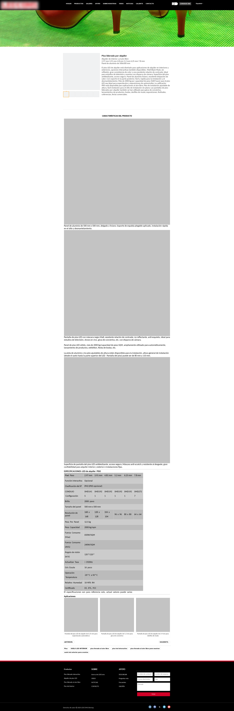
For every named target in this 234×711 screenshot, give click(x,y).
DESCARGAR (123, 675)
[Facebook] (154, 706)
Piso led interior (69, 686)
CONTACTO (95, 686)
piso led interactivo (119, 648)
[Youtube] (169, 706)
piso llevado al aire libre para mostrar (145, 648)
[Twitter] (159, 706)
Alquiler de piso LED (70, 678)
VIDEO (93, 678)
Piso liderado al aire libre (72, 682)
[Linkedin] (164, 706)
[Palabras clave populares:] (173, 3)
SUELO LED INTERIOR (79, 648)
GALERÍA (122, 686)
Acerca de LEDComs (98, 675)
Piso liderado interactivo (72, 674)
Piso (65, 648)
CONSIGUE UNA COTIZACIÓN (185, 4)
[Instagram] (150, 706)
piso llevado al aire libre (99, 648)
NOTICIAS (94, 682)
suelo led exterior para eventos (76, 652)
